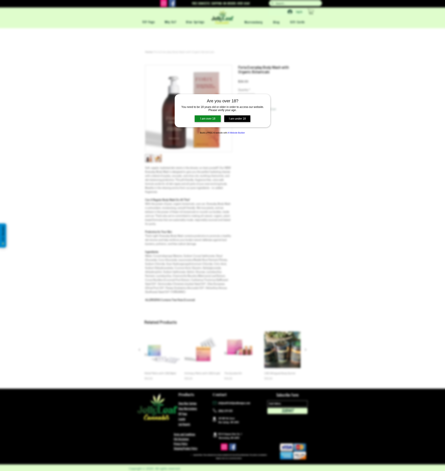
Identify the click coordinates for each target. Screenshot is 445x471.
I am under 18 (237, 118)
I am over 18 (207, 118)
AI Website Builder (236, 133)
